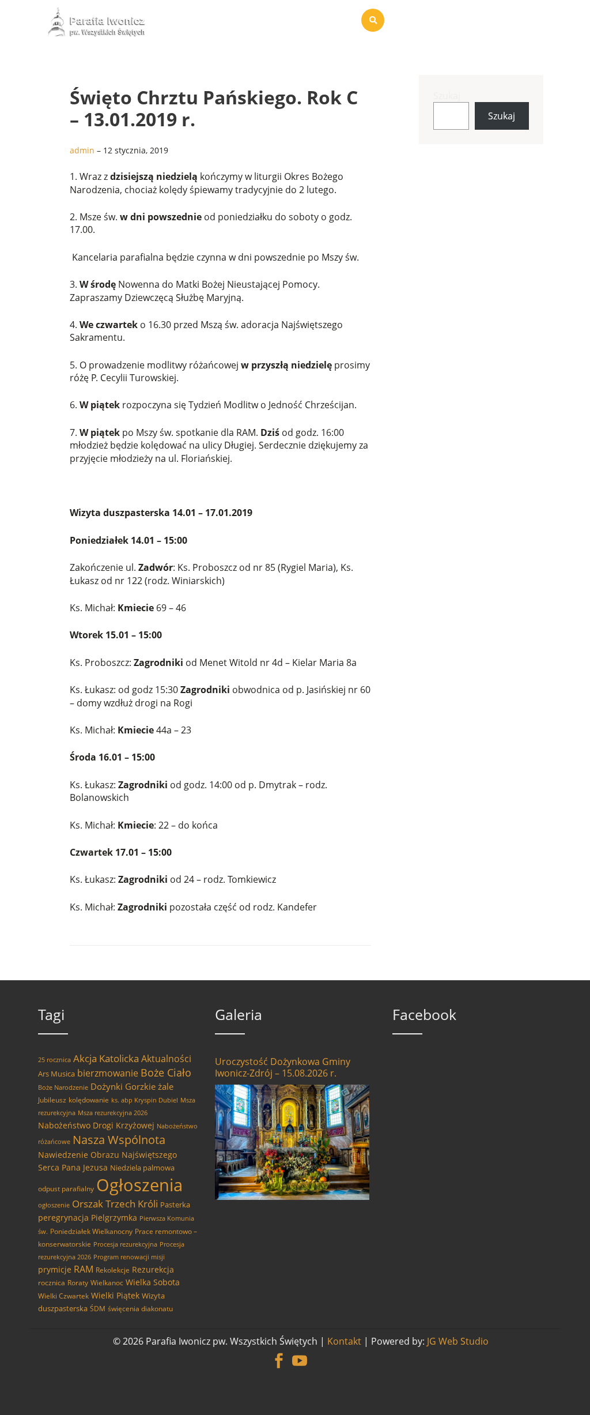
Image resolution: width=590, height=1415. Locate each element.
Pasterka (175, 1204)
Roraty (77, 1283)
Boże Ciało (166, 1072)
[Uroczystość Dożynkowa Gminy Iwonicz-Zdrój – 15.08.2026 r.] (292, 1142)
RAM (83, 1269)
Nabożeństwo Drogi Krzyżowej (96, 1125)
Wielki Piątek (115, 1295)
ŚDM (97, 1309)
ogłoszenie (54, 1205)
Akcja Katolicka (106, 1058)
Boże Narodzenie (63, 1087)
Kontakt (344, 1341)
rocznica (51, 1283)
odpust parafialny (66, 1189)
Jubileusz (52, 1100)
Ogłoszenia (139, 1184)
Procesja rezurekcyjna (125, 1244)
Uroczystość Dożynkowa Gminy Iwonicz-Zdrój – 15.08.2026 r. (282, 1067)
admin (82, 150)
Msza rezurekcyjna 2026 (113, 1113)
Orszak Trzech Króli (115, 1203)
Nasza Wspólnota (119, 1139)
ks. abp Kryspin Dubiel (144, 1100)
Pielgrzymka (114, 1217)
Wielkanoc (106, 1283)
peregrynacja (63, 1217)
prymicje (54, 1269)
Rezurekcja (153, 1269)
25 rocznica (54, 1060)
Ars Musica (56, 1073)
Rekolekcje (113, 1270)
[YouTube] (299, 1354)
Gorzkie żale (149, 1086)
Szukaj (446, 95)
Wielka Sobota (153, 1282)
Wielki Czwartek (63, 1296)
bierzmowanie (107, 1073)
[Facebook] (278, 1354)
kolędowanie (89, 1100)
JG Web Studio (458, 1341)
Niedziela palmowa (142, 1167)
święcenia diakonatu (140, 1309)
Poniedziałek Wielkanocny (91, 1231)
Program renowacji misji (129, 1257)
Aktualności (166, 1058)
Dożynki (106, 1086)
